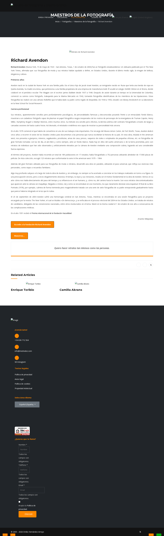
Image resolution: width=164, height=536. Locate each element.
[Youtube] (148, 532)
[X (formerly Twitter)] (151, 265)
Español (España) (26, 404)
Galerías (62, 17)
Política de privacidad (23, 374)
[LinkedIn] (145, 265)
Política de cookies (22, 384)
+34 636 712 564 (22, 340)
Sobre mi (96, 17)
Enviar (28, 514)
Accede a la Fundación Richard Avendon (32, 224)
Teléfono (23, 465)
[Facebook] (138, 265)
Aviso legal (19, 379)
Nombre (23, 444)
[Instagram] (152, 532)
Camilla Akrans (71, 290)
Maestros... (19, 236)
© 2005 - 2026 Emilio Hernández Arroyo (27, 532)
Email (22, 485)
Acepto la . (27, 507)
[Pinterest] (144, 532)
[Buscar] (109, 17)
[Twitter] (140, 532)
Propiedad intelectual (23, 388)
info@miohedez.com (23, 351)
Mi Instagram (20, 362)
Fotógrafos (78, 17)
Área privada (46, 17)
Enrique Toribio (22, 290)
